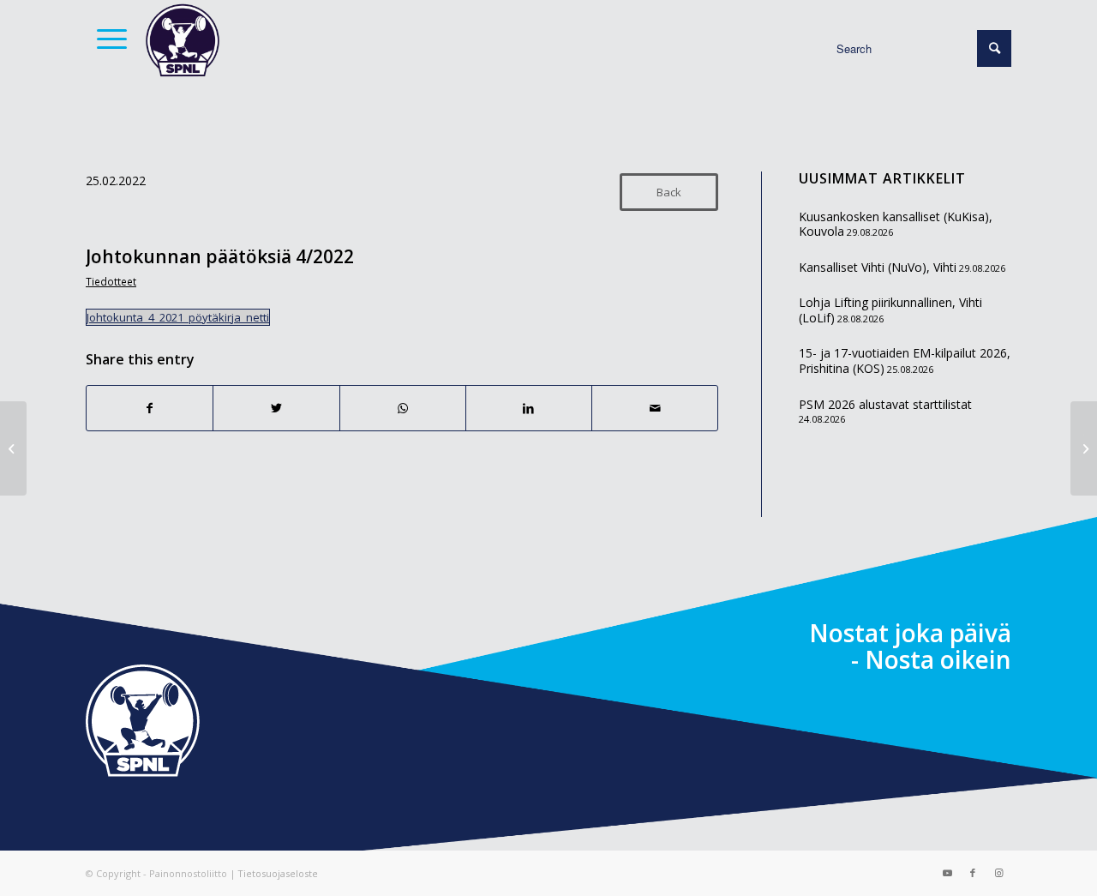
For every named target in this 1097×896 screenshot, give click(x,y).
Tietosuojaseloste (277, 873)
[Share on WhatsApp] (402, 408)
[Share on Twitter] (276, 408)
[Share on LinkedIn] (528, 408)
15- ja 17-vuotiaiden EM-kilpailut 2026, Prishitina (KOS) (904, 360)
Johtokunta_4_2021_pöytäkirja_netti (178, 317)
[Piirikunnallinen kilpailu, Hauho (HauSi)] (13, 448)
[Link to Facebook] (973, 873)
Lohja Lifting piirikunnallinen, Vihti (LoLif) (890, 310)
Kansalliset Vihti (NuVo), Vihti (877, 267)
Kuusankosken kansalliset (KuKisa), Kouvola (895, 224)
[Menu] (106, 38)
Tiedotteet (111, 281)
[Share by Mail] (654, 408)
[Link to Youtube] (947, 873)
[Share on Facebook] (150, 408)
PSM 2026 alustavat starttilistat (885, 404)
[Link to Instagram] (998, 873)
